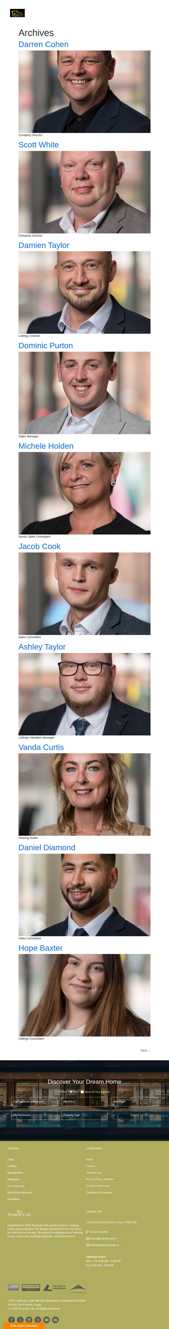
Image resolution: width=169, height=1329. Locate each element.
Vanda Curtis (41, 747)
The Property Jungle (29, 1304)
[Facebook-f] (11, 1320)
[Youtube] (46, 1320)
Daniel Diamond (46, 847)
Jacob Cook (39, 546)
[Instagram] (37, 1320)
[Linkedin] (29, 1320)
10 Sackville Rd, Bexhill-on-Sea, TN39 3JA (111, 1222)
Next (146, 1050)
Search (134, 1115)
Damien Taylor (43, 245)
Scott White (38, 144)
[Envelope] (55, 1320)
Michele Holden (46, 446)
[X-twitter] (20, 1320)
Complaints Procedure (73, 1300)
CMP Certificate (17, 1300)
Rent (75, 1091)
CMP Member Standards (43, 1300)
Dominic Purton (45, 345)
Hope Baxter (40, 948)
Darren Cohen (43, 44)
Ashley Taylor (42, 646)
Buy (64, 1091)
